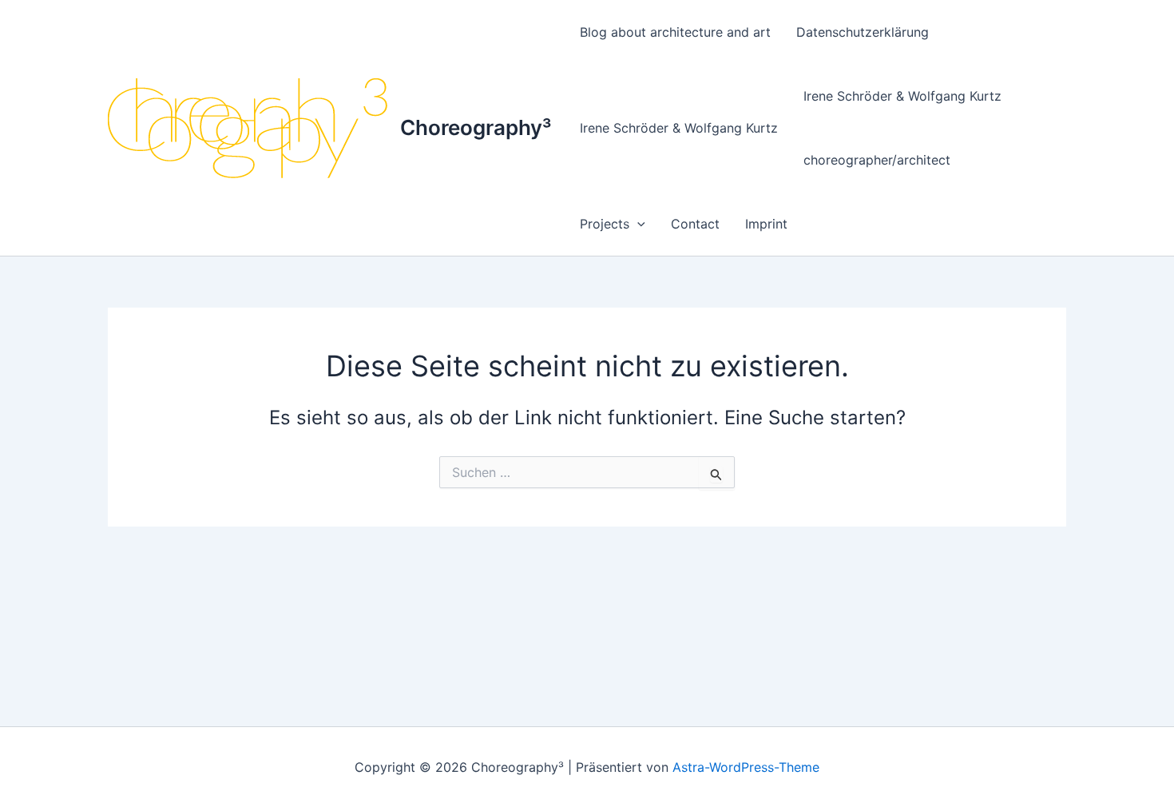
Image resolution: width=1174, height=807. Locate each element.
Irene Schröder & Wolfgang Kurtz (679, 128)
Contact (695, 224)
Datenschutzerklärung (862, 32)
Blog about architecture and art (675, 32)
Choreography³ (475, 127)
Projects (604, 224)
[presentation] (637, 224)
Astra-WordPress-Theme (745, 767)
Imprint (766, 224)
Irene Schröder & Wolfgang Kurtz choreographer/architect (902, 128)
